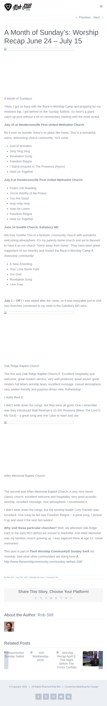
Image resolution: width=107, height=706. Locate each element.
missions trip (12, 111)
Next (96, 17)
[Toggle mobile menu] (101, 6)
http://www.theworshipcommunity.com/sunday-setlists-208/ (43, 561)
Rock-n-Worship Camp (57, 106)
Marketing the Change (87, 687)
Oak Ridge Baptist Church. (40, 374)
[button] (6, 660)
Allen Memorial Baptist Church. (48, 491)
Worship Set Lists (37, 577)
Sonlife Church (27, 227)
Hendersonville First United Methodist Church (51, 124)
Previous (85, 17)
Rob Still (10, 577)
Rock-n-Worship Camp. (75, 250)
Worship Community (53, 551)
